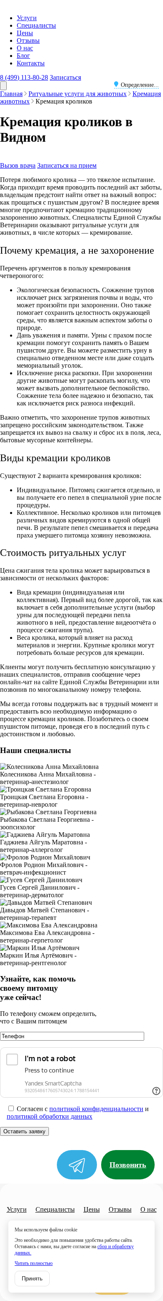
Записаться (65, 77)
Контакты (31, 63)
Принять (32, 1278)
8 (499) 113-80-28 (24, 77)
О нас (25, 48)
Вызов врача (18, 165)
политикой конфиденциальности (96, 1108)
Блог (23, 55)
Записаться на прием (67, 165)
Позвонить (128, 1165)
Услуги (27, 17)
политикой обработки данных (49, 1116)
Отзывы (28, 40)
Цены (25, 32)
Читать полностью (34, 1263)
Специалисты (36, 25)
